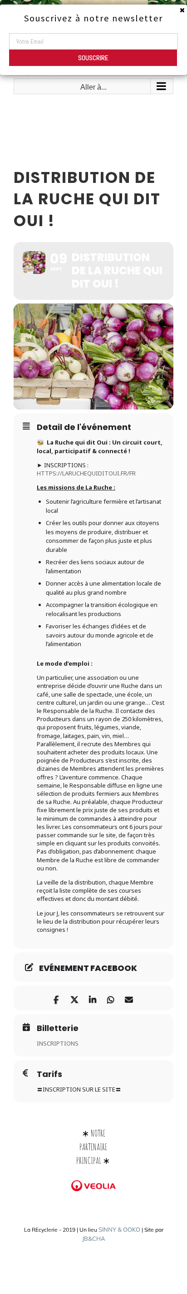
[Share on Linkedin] (92, 998)
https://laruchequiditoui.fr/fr (86, 473)
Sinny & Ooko (119, 1229)
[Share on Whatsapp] (110, 998)
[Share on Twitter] (74, 998)
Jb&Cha (93, 1238)
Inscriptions (58, 1043)
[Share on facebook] (56, 998)
